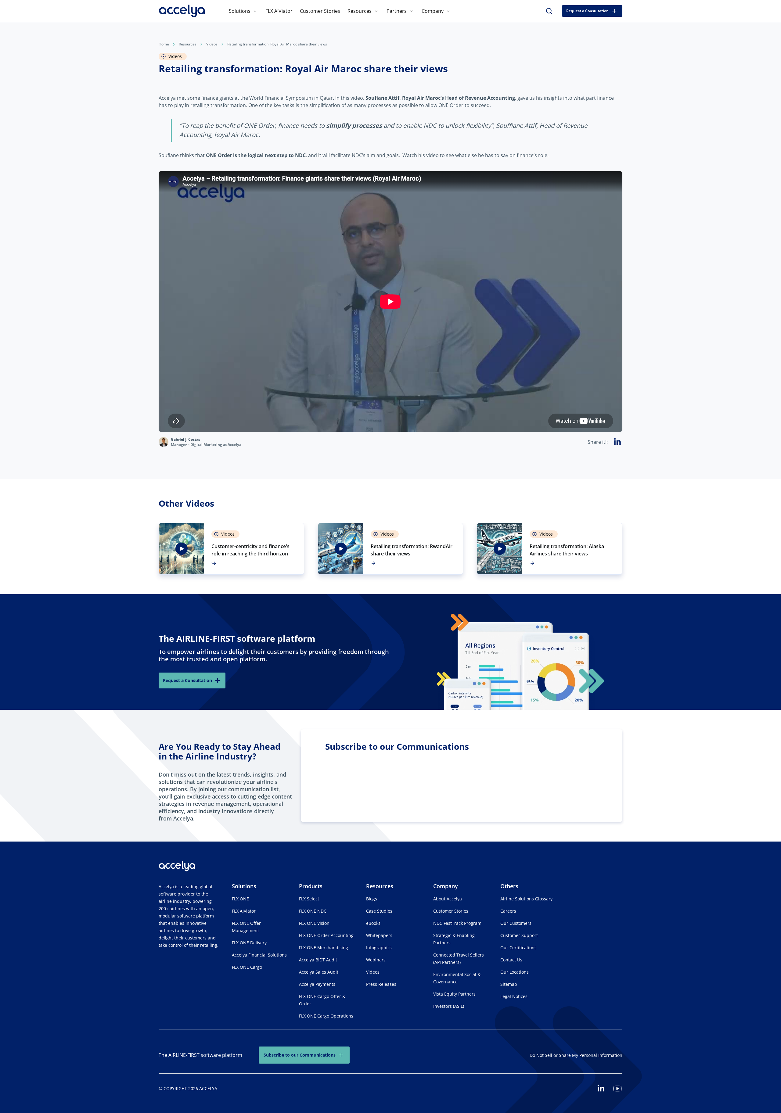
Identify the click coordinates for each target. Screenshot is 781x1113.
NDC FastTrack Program (457, 923)
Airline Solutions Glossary (526, 899)
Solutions (239, 11)
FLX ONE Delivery (249, 943)
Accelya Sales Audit (318, 972)
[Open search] (549, 11)
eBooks (373, 923)
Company (433, 11)
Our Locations (514, 972)
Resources (359, 11)
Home (164, 44)
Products (310, 886)
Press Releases (381, 984)
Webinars (376, 960)
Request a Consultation (587, 10)
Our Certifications (518, 947)
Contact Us (511, 960)
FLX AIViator (279, 11)
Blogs (371, 899)
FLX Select (309, 899)
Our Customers (515, 923)
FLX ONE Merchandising (323, 947)
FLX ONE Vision (314, 923)
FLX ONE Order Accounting (326, 935)
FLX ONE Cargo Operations (326, 1016)
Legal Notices (513, 996)
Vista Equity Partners (454, 994)
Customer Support (519, 935)
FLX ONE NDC (312, 911)
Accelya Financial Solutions (259, 955)
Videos (212, 44)
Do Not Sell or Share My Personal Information (576, 1055)
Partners (397, 11)
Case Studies (379, 911)
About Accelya (447, 899)
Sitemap (508, 984)
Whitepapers (379, 935)
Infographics (379, 947)
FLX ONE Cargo (247, 967)
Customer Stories (320, 11)
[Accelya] (182, 11)
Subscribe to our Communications (300, 1055)
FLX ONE (240, 899)
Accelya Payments (317, 984)
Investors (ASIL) (448, 1006)
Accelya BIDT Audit (318, 960)
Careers (508, 911)
